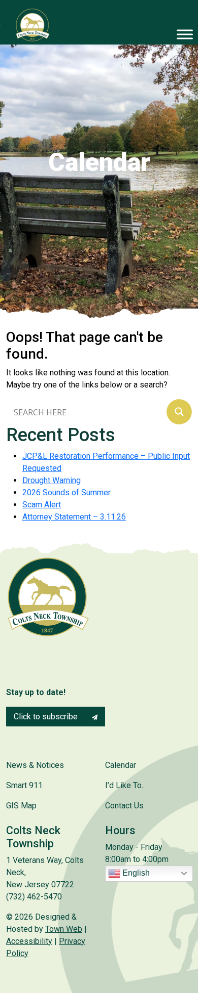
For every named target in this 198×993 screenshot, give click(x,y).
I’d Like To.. (125, 785)
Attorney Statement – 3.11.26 (74, 517)
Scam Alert (41, 504)
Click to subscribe (47, 716)
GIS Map (21, 805)
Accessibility (29, 941)
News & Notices (35, 765)
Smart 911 (24, 785)
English (135, 873)
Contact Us (124, 805)
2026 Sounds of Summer (66, 492)
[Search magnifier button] (179, 411)
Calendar (120, 765)
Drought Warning (51, 480)
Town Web (63, 929)
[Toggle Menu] (185, 34)
